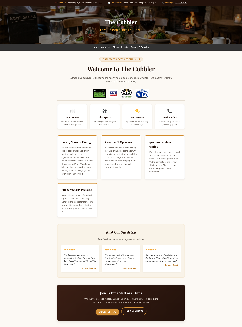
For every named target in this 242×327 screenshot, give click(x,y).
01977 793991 (181, 3)
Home (96, 47)
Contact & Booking (139, 47)
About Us (105, 47)
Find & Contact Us (134, 310)
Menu (116, 47)
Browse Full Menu (107, 311)
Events (124, 47)
